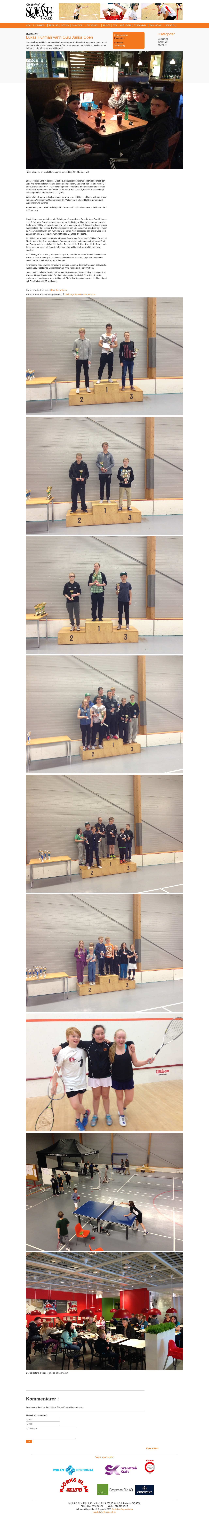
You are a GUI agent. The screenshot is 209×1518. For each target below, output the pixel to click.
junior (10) (163, 42)
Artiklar (53, 25)
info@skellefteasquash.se (104, 1512)
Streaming (140, 25)
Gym (115, 25)
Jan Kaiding (119, 46)
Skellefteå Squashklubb (122, 1509)
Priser (106, 25)
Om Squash (92, 25)
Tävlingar (155, 25)
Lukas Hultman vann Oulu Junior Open (59, 37)
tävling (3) (162, 45)
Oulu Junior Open (59, 290)
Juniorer (77, 25)
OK (29, 1441)
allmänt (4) (163, 39)
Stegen (65, 25)
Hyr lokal (125, 25)
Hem (28, 25)
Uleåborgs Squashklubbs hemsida (80, 294)
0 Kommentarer (121, 35)
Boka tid (170, 25)
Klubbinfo (38, 25)
